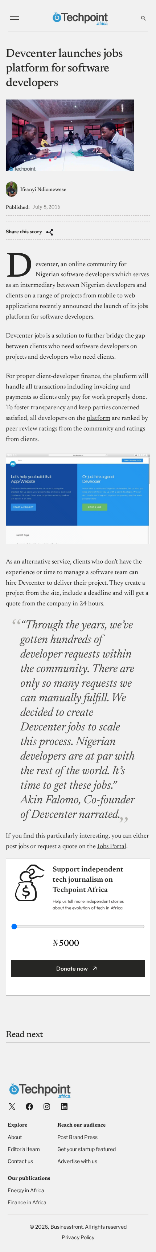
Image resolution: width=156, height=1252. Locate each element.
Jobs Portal (111, 846)
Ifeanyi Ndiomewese (43, 189)
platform (98, 418)
